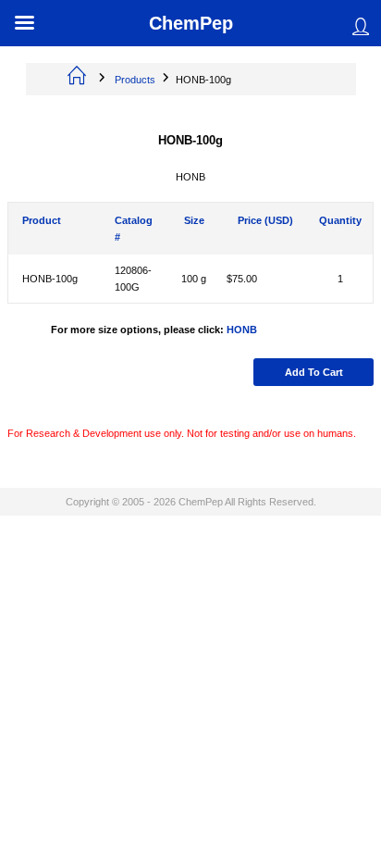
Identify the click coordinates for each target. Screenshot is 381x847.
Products (135, 79)
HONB (242, 329)
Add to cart (314, 372)
